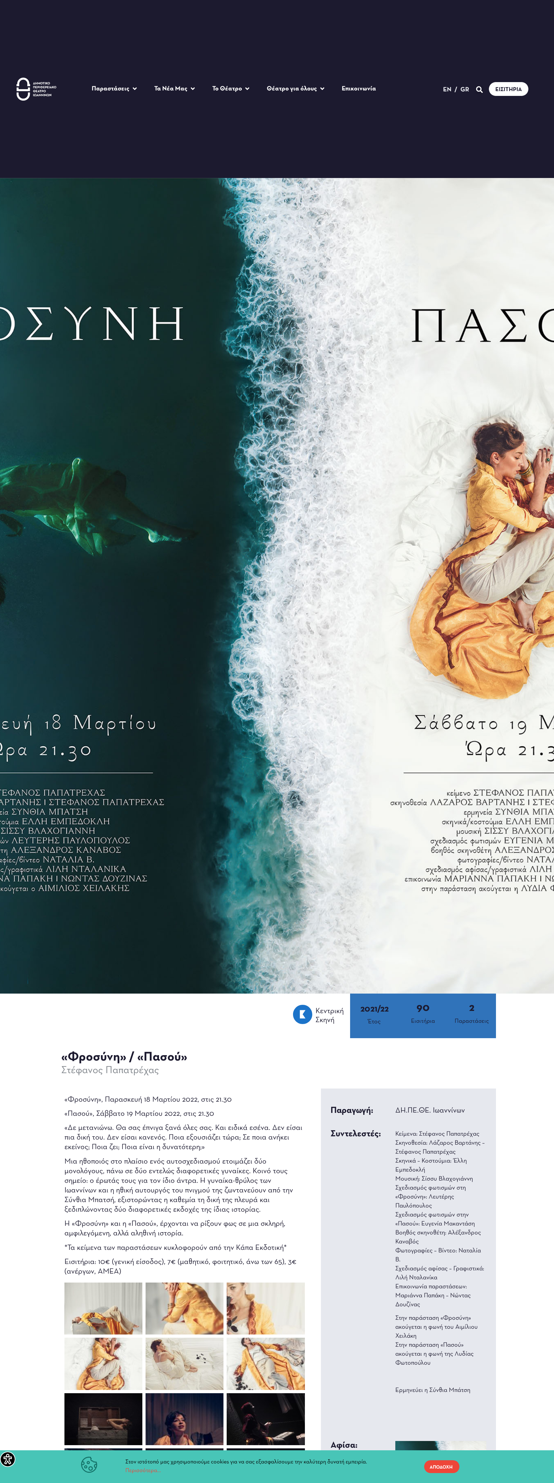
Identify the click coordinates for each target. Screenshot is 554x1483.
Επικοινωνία (359, 89)
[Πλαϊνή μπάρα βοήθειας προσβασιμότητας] (7, 1459)
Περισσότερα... (143, 1471)
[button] (479, 90)
